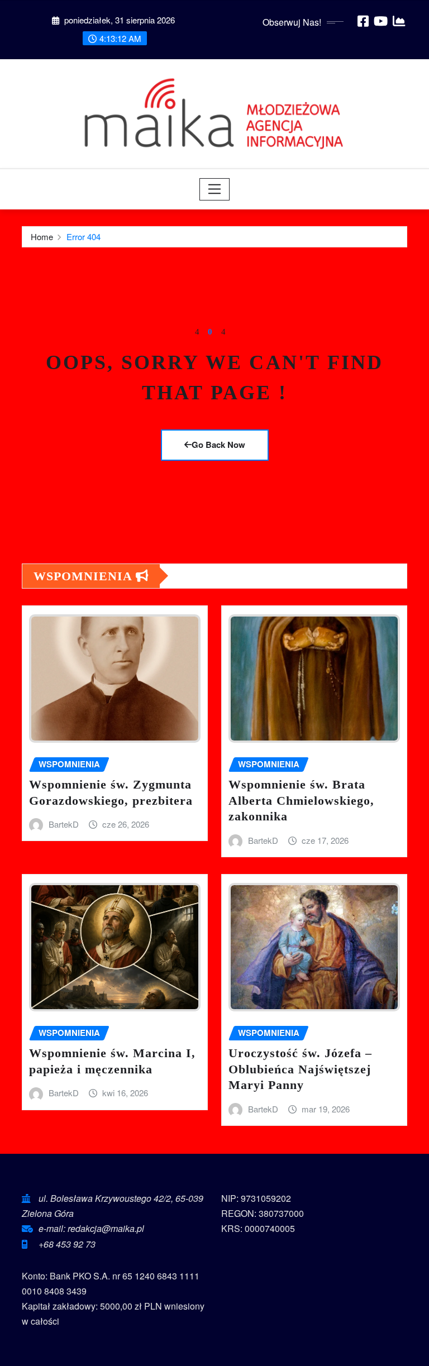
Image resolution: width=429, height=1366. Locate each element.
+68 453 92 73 (67, 1244)
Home (42, 236)
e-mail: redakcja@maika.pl (91, 1228)
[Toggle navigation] (214, 189)
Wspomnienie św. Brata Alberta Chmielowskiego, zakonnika (301, 800)
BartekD (64, 824)
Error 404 (83, 236)
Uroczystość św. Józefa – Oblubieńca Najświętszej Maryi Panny (300, 1069)
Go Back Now (218, 444)
